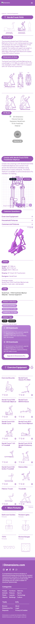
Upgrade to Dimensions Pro (16, 356)
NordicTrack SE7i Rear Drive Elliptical (25, 422)
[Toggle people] (27, 205)
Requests (5, 610)
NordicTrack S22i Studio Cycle (8, 422)
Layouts (12, 595)
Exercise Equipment (12, 13)
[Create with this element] (32, 227)
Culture (19, 597)
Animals (4, 593)
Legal (17, 608)
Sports (19, 593)
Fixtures (4, 13)
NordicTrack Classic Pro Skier (24, 379)
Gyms (4, 321)
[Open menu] (32, 3)
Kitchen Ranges (24, 537)
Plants (4, 595)
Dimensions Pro (7, 608)
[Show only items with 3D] (31, 367)
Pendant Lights (23, 515)
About (17, 606)
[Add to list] (30, 227)
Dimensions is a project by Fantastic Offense (14, 615)
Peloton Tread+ (7, 489)
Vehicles (20, 591)
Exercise (12, 321)
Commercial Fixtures (10, 312)
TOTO (4, 537)
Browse (4, 606)
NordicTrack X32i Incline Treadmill (8, 468)
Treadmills (22, 489)
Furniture (12, 591)
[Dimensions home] (5, 3)
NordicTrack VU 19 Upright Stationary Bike (25, 445)
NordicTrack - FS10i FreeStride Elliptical (14, 293)
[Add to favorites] (28, 227)
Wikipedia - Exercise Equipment (12, 295)
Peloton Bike (23, 467)
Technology (21, 595)
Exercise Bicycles (8, 378)
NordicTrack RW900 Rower (23, 401)
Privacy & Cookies (21, 610)
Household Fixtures (9, 309)
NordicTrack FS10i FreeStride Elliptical (9, 401)
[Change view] (30, 205)
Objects (4, 597)
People (4, 591)
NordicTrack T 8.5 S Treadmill (8, 444)
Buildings (12, 597)
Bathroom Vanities (8, 515)
